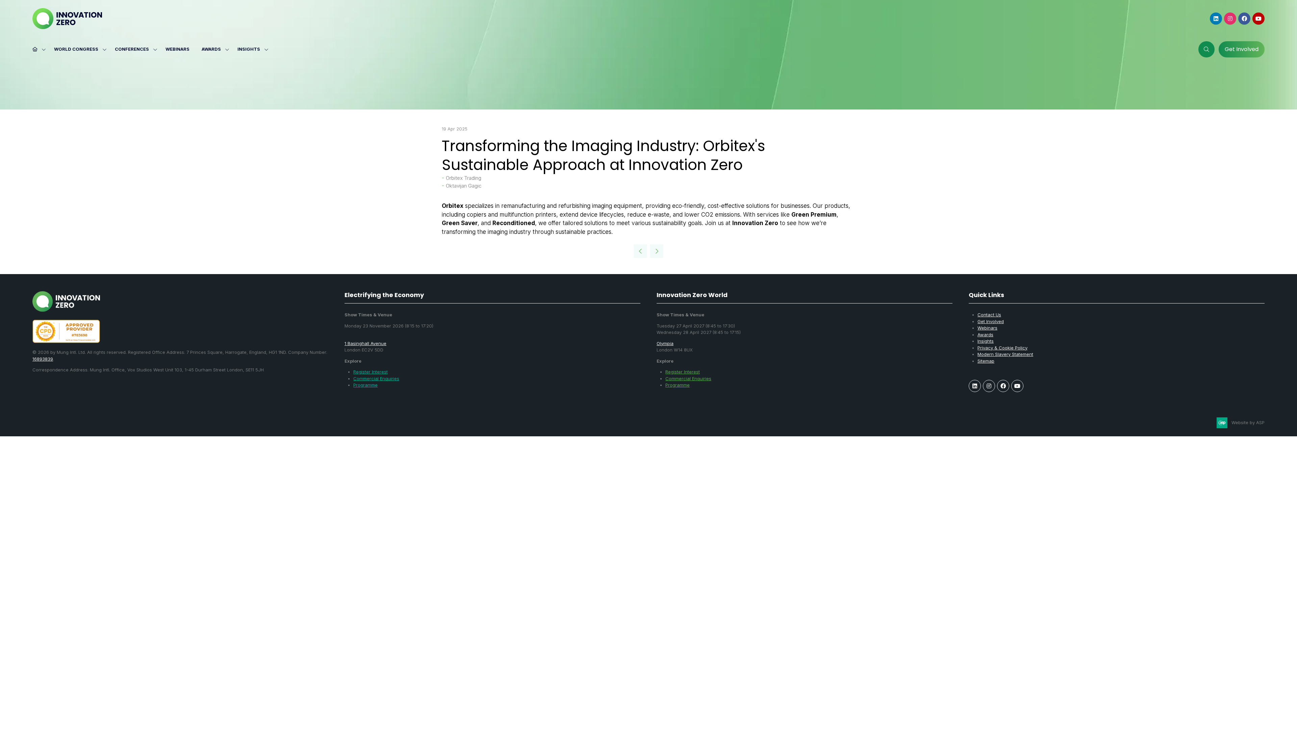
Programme (365, 385)
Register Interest (370, 371)
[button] (1206, 49)
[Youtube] (1258, 19)
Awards (211, 49)
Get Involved (990, 321)
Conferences (132, 49)
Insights (248, 49)
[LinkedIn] (1216, 19)
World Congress (76, 49)
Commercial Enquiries (376, 378)
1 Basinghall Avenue (365, 343)
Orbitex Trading (463, 178)
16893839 (42, 359)
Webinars (177, 49)
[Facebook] (1244, 19)
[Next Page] (656, 251)
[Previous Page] (640, 251)
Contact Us (989, 314)
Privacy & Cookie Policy (1002, 347)
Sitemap (985, 361)
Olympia (665, 343)
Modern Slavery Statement (1005, 354)
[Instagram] (1230, 19)
